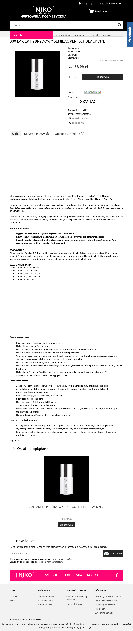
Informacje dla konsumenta (108, 596)
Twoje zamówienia (46, 596)
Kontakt (13, 600)
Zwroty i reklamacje (104, 612)
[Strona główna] (43, 12)
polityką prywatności (65, 558)
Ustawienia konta (46, 600)
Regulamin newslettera (106, 600)
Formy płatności (74, 603)
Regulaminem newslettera (50, 561)
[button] (78, 118)
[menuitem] (31, 35)
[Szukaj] (119, 25)
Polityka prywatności (105, 604)
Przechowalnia (45, 604)
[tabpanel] (66, 291)
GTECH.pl (45, 619)
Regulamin (100, 608)
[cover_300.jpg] (37, 73)
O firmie (13, 596)
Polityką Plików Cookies (76, 623)
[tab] (16, 133)
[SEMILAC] (89, 100)
